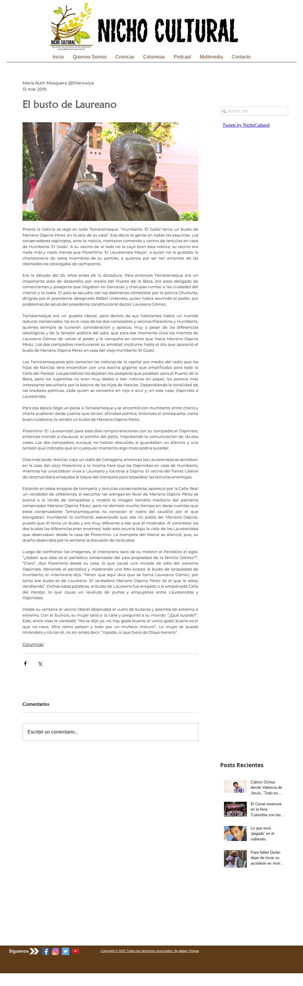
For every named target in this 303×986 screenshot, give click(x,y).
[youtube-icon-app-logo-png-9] (75, 951)
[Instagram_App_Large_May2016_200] (55, 951)
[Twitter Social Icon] (65, 951)
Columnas (32, 644)
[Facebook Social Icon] (45, 951)
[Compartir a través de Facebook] (25, 663)
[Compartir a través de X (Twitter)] (40, 663)
